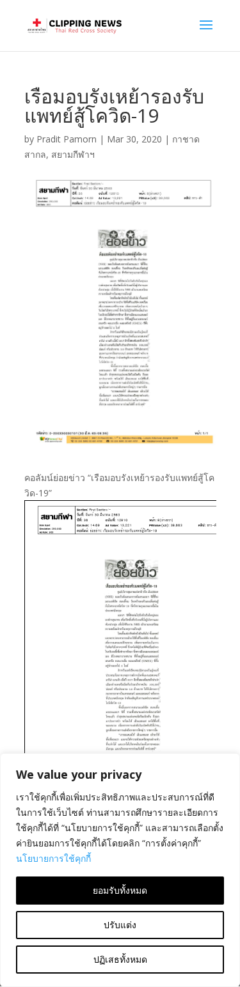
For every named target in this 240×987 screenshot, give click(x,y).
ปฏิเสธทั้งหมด (120, 959)
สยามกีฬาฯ (73, 154)
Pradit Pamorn (66, 139)
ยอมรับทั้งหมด (120, 890)
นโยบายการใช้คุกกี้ (53, 858)
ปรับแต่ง (120, 925)
